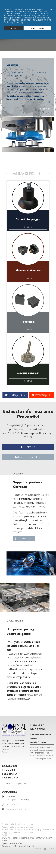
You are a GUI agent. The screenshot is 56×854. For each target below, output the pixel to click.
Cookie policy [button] (8, 22)
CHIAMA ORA (29, 447)
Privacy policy (6, 832)
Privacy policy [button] (18, 22)
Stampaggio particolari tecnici (44, 829)
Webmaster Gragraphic (44, 848)
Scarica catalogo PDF (42, 395)
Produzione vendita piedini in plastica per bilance (17, 824)
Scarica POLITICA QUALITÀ (24, 538)
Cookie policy (17, 832)
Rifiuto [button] (13, 28)
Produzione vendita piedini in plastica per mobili (17, 829)
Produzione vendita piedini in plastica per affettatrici (18, 827)
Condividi (5, 835)
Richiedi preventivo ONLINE (29, 457)
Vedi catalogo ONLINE (16, 395)
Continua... (5, 752)
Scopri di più (45, 109)
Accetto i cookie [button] (37, 28)
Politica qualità (28, 832)
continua (28, 227)
